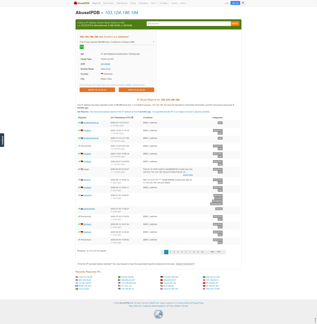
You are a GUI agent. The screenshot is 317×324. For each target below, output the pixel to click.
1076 (212, 252)
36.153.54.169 (212, 285)
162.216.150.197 (170, 288)
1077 (219, 252)
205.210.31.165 (213, 277)
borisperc (88, 195)
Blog (131, 305)
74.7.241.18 (126, 285)
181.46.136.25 (85, 282)
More (183, 3)
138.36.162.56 (127, 277)
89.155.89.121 (212, 282)
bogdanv (87, 130)
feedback (2, 140)
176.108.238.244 (128, 282)
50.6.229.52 (168, 285)
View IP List (154, 302)
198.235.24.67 (169, 279)
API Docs (170, 305)
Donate (185, 305)
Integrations (143, 3)
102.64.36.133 (169, 282)
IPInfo (129, 85)
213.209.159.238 (170, 277)
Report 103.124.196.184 (97, 90)
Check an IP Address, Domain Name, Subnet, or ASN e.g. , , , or (105, 24)
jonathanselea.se (91, 122)
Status (177, 305)
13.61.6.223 (84, 288)
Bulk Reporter (122, 3)
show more (188, 174)
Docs (153, 3)
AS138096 (105, 63)
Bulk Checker (108, 3)
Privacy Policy (198, 302)
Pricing (133, 3)
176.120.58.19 (127, 288)
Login (227, 3)
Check (235, 23)
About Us (137, 305)
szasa (86, 169)
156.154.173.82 (213, 288)
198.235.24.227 (128, 279)
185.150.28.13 (212, 279)
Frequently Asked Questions (154, 305)
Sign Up (235, 3)
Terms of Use (183, 302)
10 (202, 252)
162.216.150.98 (85, 277)
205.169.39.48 (85, 279)
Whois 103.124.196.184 (136, 90)
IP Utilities (163, 3)
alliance (87, 179)
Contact (175, 3)
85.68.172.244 (85, 285)
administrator (89, 208)
